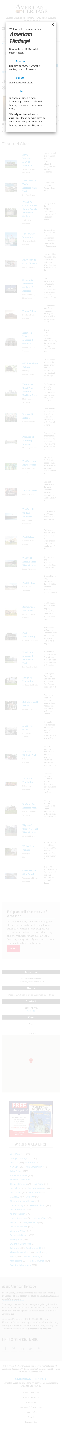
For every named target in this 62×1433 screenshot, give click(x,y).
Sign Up (20, 61)
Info (20, 91)
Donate (20, 77)
